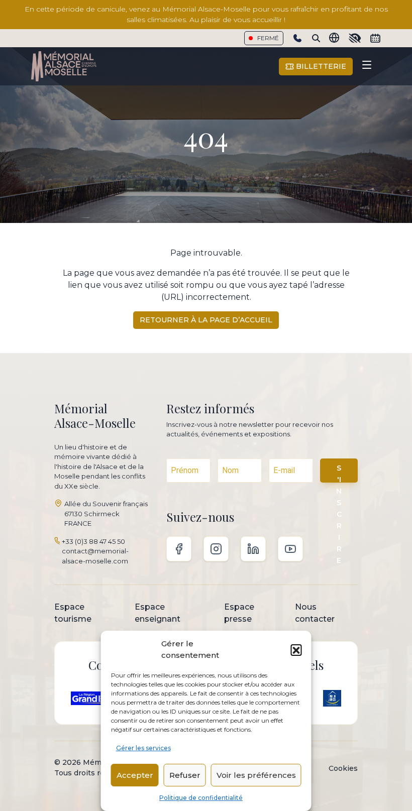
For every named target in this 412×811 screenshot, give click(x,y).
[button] (296, 650)
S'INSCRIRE (339, 473)
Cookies (343, 768)
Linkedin (253, 548)
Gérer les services (143, 748)
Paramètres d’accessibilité (355, 38)
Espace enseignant (157, 613)
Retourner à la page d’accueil (206, 319)
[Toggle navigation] (367, 66)
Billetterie (320, 66)
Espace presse (239, 613)
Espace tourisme (72, 613)
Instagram (216, 548)
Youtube (290, 548)
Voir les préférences (256, 775)
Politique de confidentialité (201, 797)
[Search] (316, 38)
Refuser (184, 775)
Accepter (135, 775)
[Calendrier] (375, 38)
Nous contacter (315, 613)
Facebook (178, 548)
